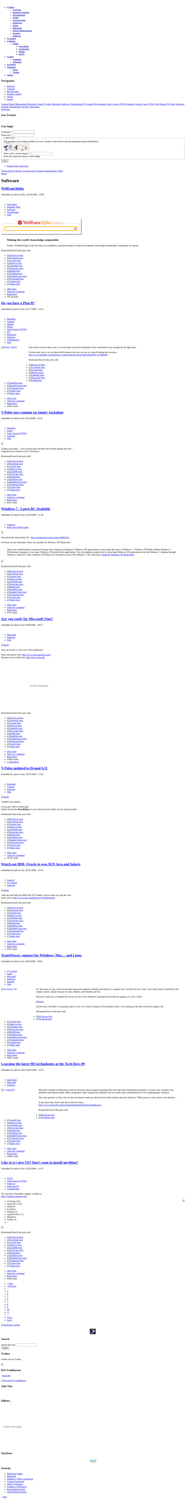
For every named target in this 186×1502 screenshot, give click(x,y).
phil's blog (11, 289)
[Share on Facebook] (15, 258)
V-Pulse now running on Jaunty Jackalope (32, 412)
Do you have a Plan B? (18, 303)
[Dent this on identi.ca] (14, 263)
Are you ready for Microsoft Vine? (27, 619)
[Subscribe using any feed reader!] (10, 1392)
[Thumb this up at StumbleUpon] (17, 276)
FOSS (15, 18)
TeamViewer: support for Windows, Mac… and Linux (41, 955)
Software (17, 36)
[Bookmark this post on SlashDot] (14, 273)
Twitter (16, 72)
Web (157, 104)
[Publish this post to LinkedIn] (14, 266)
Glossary (11, 89)
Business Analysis (21, 12)
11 (8, 1312)
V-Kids (10, 57)
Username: (7, 132)
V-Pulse (10, 7)
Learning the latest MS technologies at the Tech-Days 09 (43, 1064)
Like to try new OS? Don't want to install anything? (39, 1162)
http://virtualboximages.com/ (14, 1196)
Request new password (17, 166)
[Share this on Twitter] (13, 281)
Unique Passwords (15, 1481)
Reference (11, 334)
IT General (88, 104)
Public (16, 44)
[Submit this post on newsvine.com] (15, 268)
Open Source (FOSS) (116, 104)
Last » (10, 1320)
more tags (5, 109)
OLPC (22, 54)
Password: (6, 135)
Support (10, 981)
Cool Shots (24, 46)
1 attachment (13, 762)
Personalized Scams (16, 1489)
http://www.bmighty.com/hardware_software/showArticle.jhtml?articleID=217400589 (68, 355)
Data (172, 104)
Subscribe (6, 1375)
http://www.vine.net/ (35, 657)
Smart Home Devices (17, 1492)
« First (10, 1283)
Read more (12, 294)
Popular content (14, 94)
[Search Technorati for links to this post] (15, 279)
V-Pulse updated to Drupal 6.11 (24, 768)
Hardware (17, 23)
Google (4, 104)
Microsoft (17, 28)
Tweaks (47, 104)
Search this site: (8, 1345)
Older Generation (15, 1484)
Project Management (22, 31)
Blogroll (11, 86)
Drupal (40, 104)
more (4, 1497)
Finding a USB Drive (17, 1486)
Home (4, 173)
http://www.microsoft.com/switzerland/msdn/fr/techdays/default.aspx (70, 1105)
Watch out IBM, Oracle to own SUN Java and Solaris (40, 864)
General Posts (19, 20)
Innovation (35, 107)
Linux (15, 25)
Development (19, 15)
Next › (10, 1317)
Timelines (11, 67)
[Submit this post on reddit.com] (13, 271)
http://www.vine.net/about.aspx (36, 655)
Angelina (17, 59)
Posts (15, 70)
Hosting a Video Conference (20, 1479)
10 (8, 1309)
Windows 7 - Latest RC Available (25, 509)
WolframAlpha (12, 188)
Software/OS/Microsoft (17, 527)
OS (168, 104)
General (138, 104)
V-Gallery (11, 38)
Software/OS (13, 1186)
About (10, 75)
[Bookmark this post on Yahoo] (13, 284)
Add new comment (16, 291)
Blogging (32, 104)
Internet (130, 104)
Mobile (10, 324)
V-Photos (11, 41)
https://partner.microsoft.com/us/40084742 (50, 537)
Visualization (15, 107)
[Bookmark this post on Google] (14, 260)
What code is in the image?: (17, 153)
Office (10, 327)
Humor (163, 104)
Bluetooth (11, 1476)
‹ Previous (11, 1286)
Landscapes (24, 49)
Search (10, 99)
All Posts (17, 10)
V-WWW (11, 64)
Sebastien (17, 62)
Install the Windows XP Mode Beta (118, 554)
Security (16, 33)
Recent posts (13, 91)
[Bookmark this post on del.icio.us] (15, 255)
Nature (22, 51)
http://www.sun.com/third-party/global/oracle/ (34, 898)
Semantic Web (13, 207)
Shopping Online (15, 1473)
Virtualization (76, 104)
